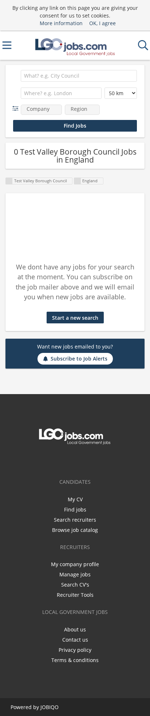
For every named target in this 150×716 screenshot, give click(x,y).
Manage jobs (75, 574)
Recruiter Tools (75, 594)
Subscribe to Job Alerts (79, 358)
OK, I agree (102, 23)
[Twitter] (75, 460)
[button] (17, 108)
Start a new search (75, 317)
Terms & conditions (75, 660)
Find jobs (75, 509)
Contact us (75, 639)
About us (75, 629)
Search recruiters (75, 519)
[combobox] (79, 76)
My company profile (75, 564)
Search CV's (75, 584)
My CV (75, 499)
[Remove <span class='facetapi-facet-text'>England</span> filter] (77, 181)
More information (61, 23)
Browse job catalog (75, 529)
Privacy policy (75, 649)
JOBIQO (49, 707)
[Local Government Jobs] (75, 45)
